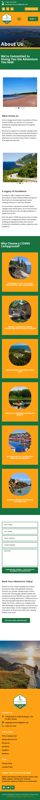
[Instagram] (7, 9)
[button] (19, 19)
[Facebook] (3, 9)
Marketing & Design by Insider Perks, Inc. (20, 796)
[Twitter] (12, 9)
